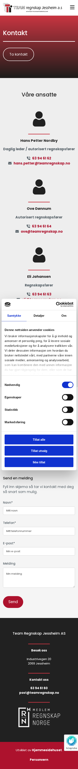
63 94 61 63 (41, 294)
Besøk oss (39, 650)
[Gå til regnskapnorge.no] (39, 717)
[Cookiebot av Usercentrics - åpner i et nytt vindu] (56, 304)
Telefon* (9, 523)
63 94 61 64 (41, 226)
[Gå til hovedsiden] (32, 7)
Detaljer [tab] (39, 315)
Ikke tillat (39, 462)
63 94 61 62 (41, 158)
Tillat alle (39, 439)
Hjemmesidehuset (47, 750)
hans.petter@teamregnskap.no (42, 163)
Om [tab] (63, 315)
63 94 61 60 (39, 688)
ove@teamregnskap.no (42, 231)
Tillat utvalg (39, 450)
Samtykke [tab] (14, 315)
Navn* (8, 503)
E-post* (9, 543)
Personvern (39, 760)
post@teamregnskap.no (39, 693)
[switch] (67, 397)
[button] (18, 54)
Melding (9, 564)
